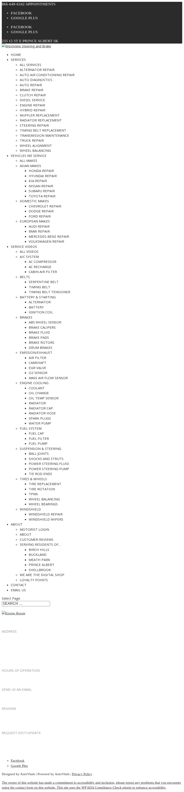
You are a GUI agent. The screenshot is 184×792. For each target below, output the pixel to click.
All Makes (28, 160)
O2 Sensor (38, 372)
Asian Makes (30, 165)
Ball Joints (39, 453)
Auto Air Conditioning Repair (47, 75)
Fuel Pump (38, 443)
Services (18, 59)
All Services (30, 64)
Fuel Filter (39, 438)
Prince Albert (41, 564)
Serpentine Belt (44, 281)
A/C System (29, 256)
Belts (25, 277)
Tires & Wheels (33, 479)
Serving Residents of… (40, 544)
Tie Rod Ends (40, 473)
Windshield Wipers (46, 519)
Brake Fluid (39, 332)
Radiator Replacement (41, 120)
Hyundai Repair (43, 176)
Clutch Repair (33, 95)
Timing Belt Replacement (43, 130)
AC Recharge (40, 266)
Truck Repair (32, 140)
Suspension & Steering (40, 448)
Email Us (18, 590)
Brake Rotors (41, 342)
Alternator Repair (37, 69)
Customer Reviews (36, 539)
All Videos (29, 251)
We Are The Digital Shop (42, 574)
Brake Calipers (42, 327)
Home (16, 54)
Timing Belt (39, 287)
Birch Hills (39, 549)
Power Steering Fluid (49, 463)
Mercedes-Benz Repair (49, 236)
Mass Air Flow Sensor (48, 378)
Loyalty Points (34, 580)
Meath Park (39, 559)
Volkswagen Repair (46, 241)
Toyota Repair (42, 196)
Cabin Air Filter (43, 271)
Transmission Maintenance (44, 135)
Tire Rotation (42, 489)
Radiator (37, 403)
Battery (36, 307)
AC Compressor (42, 261)
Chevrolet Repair (45, 206)
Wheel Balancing (35, 150)
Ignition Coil (41, 312)
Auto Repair (31, 85)
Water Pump (40, 423)
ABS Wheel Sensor (45, 322)
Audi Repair (39, 226)
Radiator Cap (41, 408)
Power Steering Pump (49, 468)
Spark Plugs (40, 418)
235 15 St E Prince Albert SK (30, 41)
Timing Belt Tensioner (49, 292)
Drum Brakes (40, 347)
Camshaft (37, 362)
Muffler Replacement (40, 115)
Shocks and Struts (46, 458)
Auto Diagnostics (36, 79)
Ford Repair (40, 216)
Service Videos (24, 246)
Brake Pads (39, 337)
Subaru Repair (42, 191)
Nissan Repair (41, 186)
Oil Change (39, 393)
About (16, 524)
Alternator (40, 302)
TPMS (33, 494)
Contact (18, 585)
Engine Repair (32, 105)
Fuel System (31, 428)
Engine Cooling (34, 383)
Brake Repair (31, 90)
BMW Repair (39, 231)
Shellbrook (40, 570)
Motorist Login (34, 529)
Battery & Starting (38, 297)
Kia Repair (38, 180)
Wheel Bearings (43, 504)
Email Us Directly (14, 699)
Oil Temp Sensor (44, 398)
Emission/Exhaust (36, 352)
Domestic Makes (34, 201)
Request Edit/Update (20, 742)
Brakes (26, 317)
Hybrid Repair (32, 110)
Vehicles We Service (28, 155)
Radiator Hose (42, 413)
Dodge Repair (41, 211)
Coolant (37, 388)
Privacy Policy (82, 774)
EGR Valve (37, 367)
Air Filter (37, 357)
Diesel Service (32, 100)
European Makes (35, 221)
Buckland (37, 554)
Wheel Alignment (36, 145)
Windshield (30, 509)
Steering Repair (34, 125)
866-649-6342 (13, 4)
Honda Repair (41, 170)
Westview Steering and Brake (30, 661)
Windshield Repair (46, 514)
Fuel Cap (36, 433)
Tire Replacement (45, 484)
